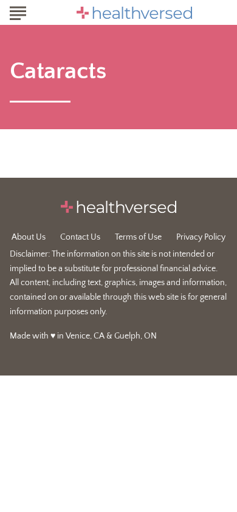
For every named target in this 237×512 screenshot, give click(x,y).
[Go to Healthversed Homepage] (134, 12)
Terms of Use (138, 237)
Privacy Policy (200, 237)
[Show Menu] (18, 11)
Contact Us (80, 237)
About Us (29, 237)
